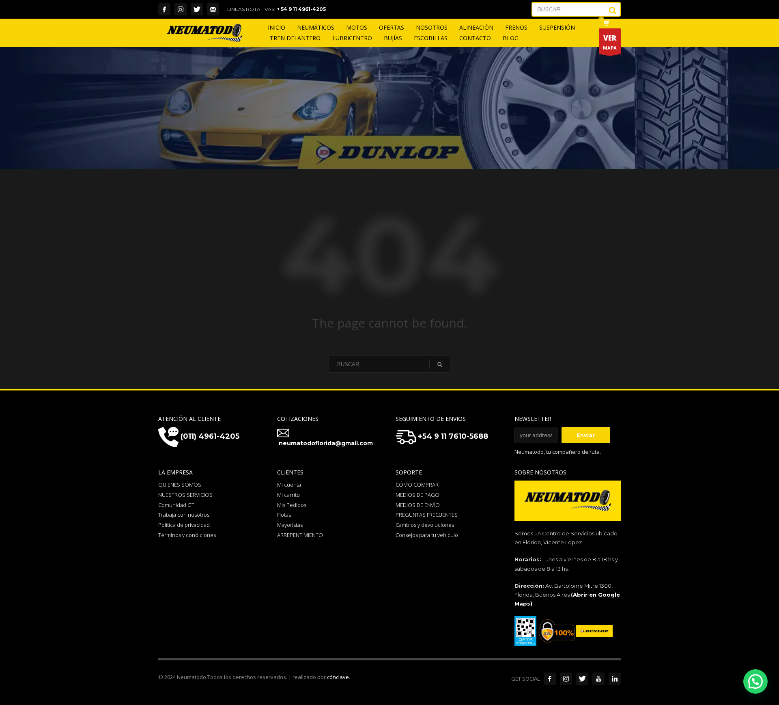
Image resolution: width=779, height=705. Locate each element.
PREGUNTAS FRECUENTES (427, 514)
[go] (609, 10)
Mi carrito (288, 494)
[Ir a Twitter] (582, 679)
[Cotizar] (213, 9)
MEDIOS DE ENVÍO (418, 505)
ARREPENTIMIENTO (300, 535)
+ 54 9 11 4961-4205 (301, 9)
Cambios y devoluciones (425, 524)
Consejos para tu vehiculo (427, 535)
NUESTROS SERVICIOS (185, 494)
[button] (755, 681)
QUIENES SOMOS (179, 484)
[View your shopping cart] (606, 23)
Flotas (284, 514)
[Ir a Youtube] (598, 679)
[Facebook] (164, 9)
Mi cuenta (289, 484)
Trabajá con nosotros (183, 514)
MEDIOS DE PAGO (417, 494)
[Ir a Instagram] (566, 679)
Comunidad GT (176, 505)
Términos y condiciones (187, 535)
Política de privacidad (184, 524)
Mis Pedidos (291, 505)
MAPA (610, 42)
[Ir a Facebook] (550, 679)
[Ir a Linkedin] (615, 679)
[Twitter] (197, 9)
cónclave (338, 677)
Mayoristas (290, 524)
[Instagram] (180, 9)
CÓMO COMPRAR (417, 484)
